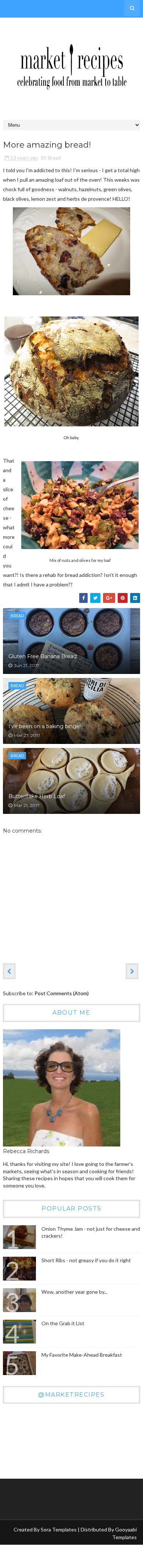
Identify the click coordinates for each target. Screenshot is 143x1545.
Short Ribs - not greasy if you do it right (86, 1260)
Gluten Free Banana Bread (42, 656)
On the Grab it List (62, 1323)
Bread (54, 158)
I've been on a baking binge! (44, 726)
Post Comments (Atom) (61, 993)
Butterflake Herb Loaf (36, 796)
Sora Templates (59, 1529)
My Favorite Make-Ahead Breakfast (81, 1355)
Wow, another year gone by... (74, 1292)
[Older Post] (132, 971)
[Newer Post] (9, 971)
